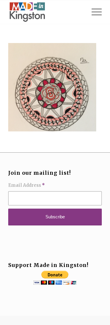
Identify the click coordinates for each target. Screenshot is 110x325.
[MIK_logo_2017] (45, 12)
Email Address (26, 185)
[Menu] (94, 12)
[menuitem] (94, 12)
